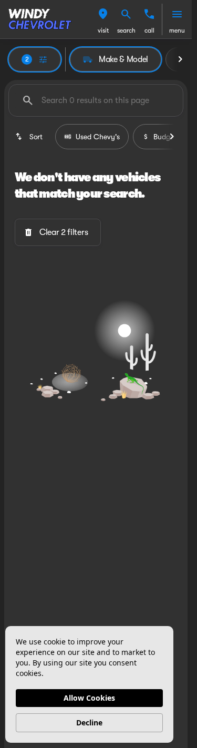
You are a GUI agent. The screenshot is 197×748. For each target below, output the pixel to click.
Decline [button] (89, 722)
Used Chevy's (98, 136)
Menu (177, 30)
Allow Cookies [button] (89, 698)
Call (149, 30)
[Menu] (177, 14)
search (126, 30)
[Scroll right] (180, 59)
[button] (102, 19)
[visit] (102, 14)
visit (103, 30)
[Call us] (149, 14)
